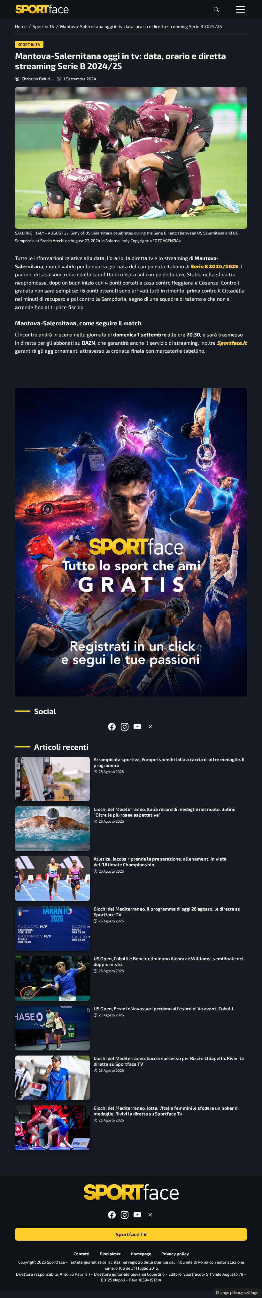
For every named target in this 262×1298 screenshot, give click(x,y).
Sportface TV (131, 1234)
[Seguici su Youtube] (137, 726)
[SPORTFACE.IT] (42, 8)
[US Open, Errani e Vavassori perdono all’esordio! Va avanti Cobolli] (52, 1028)
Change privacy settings (237, 1292)
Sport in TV (29, 44)
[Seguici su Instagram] (124, 726)
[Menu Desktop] (240, 9)
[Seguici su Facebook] (112, 726)
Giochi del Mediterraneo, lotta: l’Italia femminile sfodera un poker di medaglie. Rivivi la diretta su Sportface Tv (166, 1110)
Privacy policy (175, 1253)
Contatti (81, 1253)
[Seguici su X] (150, 726)
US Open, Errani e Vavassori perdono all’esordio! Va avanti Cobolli (163, 1008)
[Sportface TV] (131, 542)
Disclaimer (110, 1253)
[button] (216, 9)
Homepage (141, 1253)
